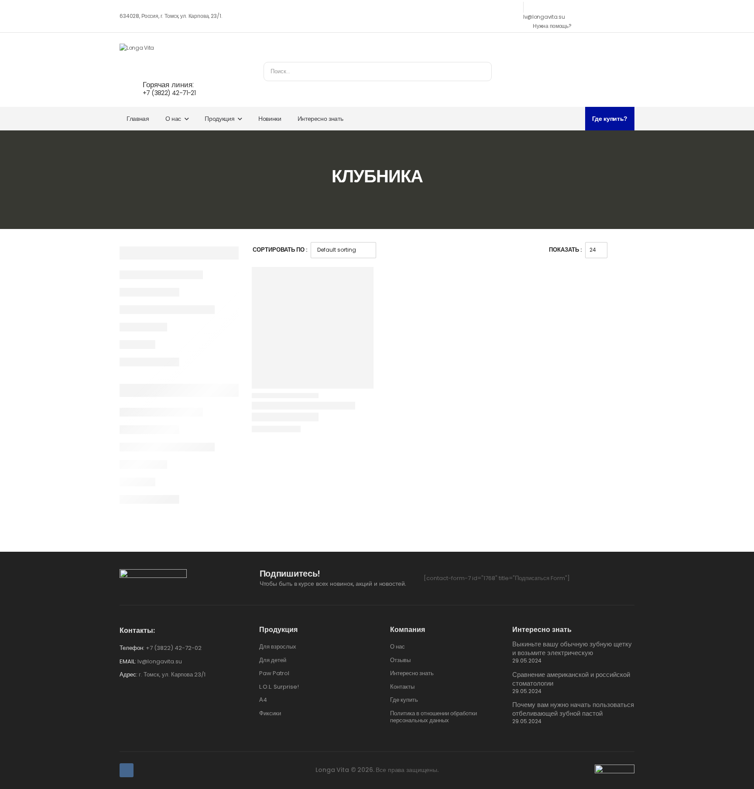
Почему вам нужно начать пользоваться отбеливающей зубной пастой (573, 709)
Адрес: (128, 674)
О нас (173, 118)
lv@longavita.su (544, 16)
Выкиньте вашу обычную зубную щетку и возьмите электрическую (572, 648)
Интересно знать (320, 118)
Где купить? (609, 118)
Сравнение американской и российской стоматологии (571, 679)
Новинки (269, 118)
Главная (138, 118)
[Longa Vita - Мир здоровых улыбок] (153, 53)
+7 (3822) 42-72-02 (174, 648)
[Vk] (127, 770)
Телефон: (132, 648)
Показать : (565, 250)
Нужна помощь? (552, 26)
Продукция (219, 118)
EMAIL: (128, 661)
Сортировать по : (280, 250)
